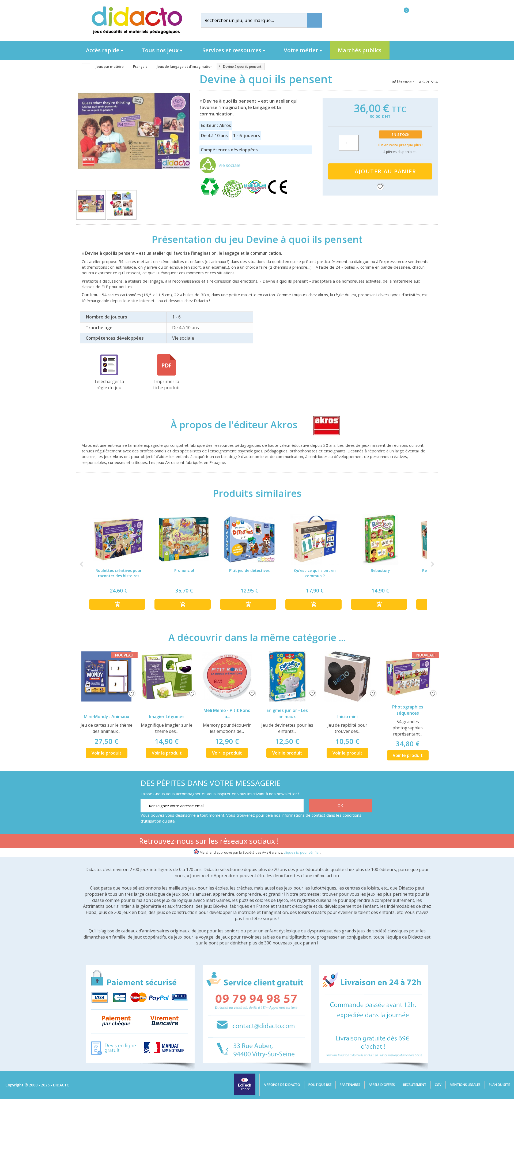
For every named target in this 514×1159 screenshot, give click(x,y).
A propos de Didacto (282, 1084)
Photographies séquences (407, 710)
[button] (81, 564)
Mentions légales (465, 1084)
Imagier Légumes (166, 716)
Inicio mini (347, 716)
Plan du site (499, 1084)
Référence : (404, 81)
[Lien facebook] (316, 842)
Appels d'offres (382, 1084)
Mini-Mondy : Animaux (106, 716)
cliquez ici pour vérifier (302, 852)
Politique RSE (319, 1084)
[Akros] (321, 424)
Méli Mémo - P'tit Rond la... (227, 713)
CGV (438, 1084)
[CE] (277, 196)
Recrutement (414, 1084)
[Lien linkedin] (366, 842)
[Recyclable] (210, 196)
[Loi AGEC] (255, 196)
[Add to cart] (117, 604)
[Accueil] (84, 66)
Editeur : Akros (216, 125)
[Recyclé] (233, 196)
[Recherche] (314, 20)
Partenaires (350, 1084)
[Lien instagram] (349, 842)
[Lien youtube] (332, 842)
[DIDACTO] (136, 20)
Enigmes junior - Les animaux (287, 713)
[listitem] (118, 564)
